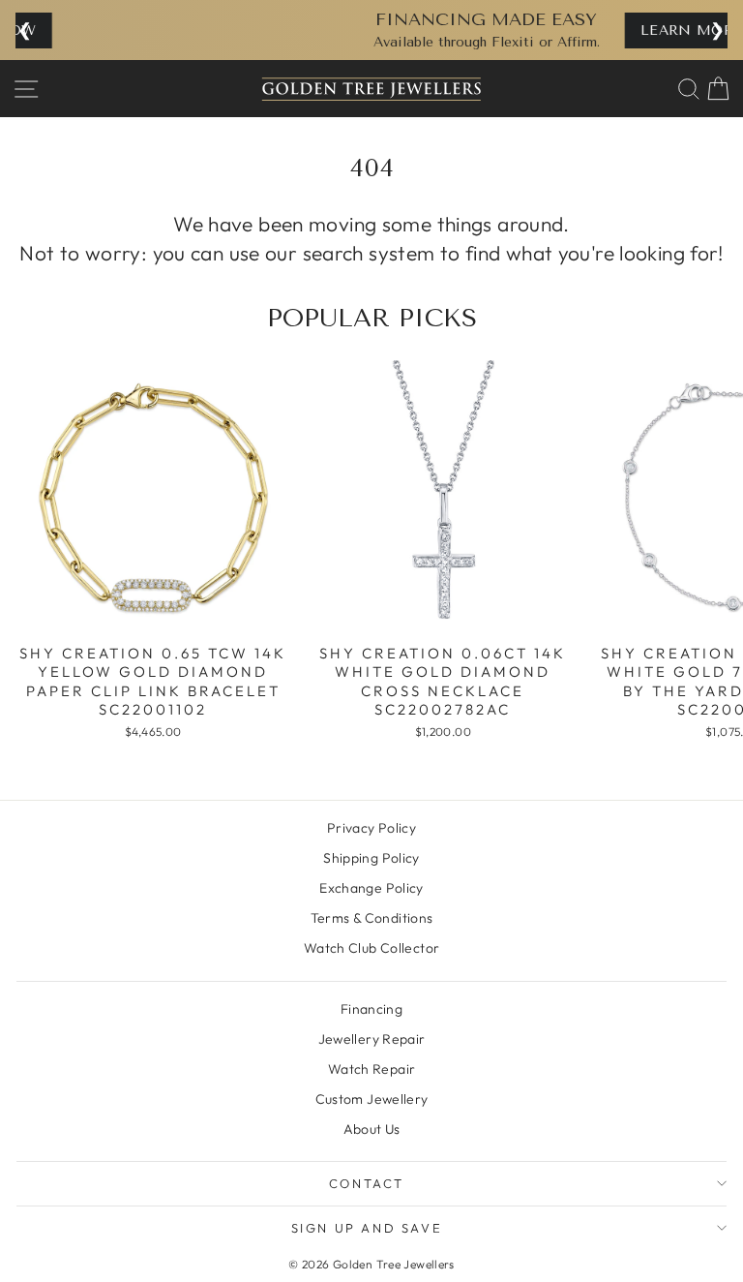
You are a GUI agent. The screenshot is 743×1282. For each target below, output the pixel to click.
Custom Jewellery (372, 1099)
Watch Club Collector (372, 948)
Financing (371, 1009)
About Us (372, 1129)
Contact (366, 1183)
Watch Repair (372, 1069)
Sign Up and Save (367, 1228)
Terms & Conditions (372, 918)
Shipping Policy (371, 858)
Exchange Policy (371, 888)
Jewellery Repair (372, 1039)
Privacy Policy (371, 828)
